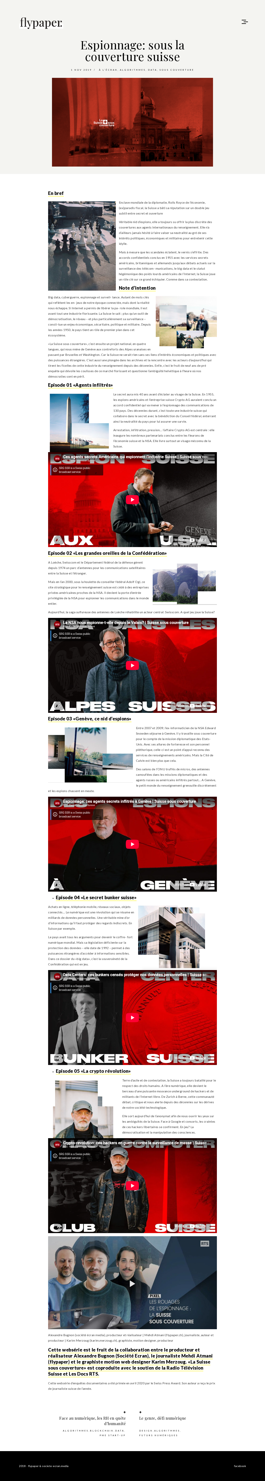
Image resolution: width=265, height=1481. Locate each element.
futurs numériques (158, 1435)
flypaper (59, 1362)
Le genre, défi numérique (162, 1418)
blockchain (102, 1430)
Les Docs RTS (83, 1374)
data (152, 70)
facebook (240, 1466)
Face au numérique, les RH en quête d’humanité (92, 1420)
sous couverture (176, 70)
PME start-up (113, 1435)
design (146, 1430)
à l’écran (108, 70)
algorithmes (133, 70)
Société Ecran (132, 1356)
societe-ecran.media (55, 1466)
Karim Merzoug (169, 1362)
